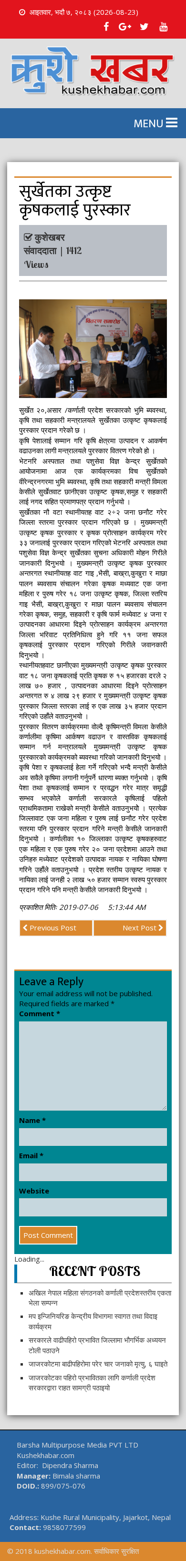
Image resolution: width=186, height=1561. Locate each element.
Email (31, 1155)
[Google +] (125, 27)
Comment (39, 1013)
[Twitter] (144, 27)
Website (34, 1190)
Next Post (140, 927)
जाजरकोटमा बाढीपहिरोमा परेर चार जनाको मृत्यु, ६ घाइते (98, 1363)
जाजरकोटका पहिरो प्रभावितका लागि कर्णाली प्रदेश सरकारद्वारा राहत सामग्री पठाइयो (92, 1382)
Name (32, 1120)
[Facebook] (106, 27)
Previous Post (52, 927)
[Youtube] (163, 27)
